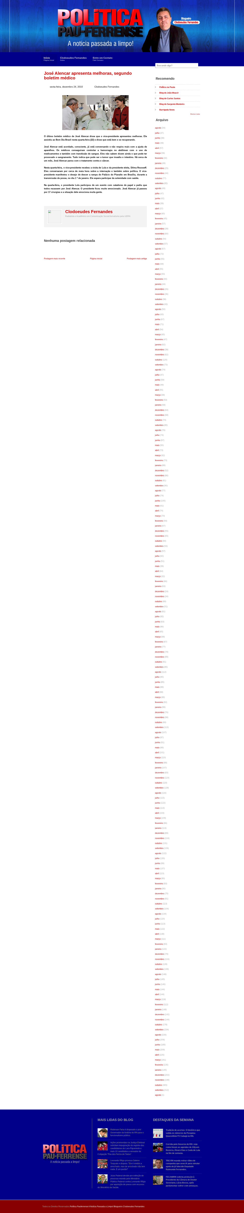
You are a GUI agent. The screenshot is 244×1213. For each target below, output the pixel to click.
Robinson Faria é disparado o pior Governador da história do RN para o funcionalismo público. (127, 1132)
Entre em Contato (103, 58)
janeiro (158, 163)
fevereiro (159, 158)
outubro (158, 178)
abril (157, 148)
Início (49, 58)
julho (157, 133)
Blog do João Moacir (169, 93)
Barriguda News (167, 110)
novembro (159, 173)
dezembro (159, 168)
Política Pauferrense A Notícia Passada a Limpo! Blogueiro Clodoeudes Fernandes (107, 1206)
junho (157, 138)
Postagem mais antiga (137, 258)
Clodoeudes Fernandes (73, 58)
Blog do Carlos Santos (169, 98)
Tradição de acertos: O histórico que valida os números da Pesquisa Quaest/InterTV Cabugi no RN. (183, 1133)
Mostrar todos (195, 114)
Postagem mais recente (54, 258)
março (158, 153)
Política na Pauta (167, 87)
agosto (158, 128)
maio (157, 143)
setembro (159, 183)
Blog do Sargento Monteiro (171, 104)
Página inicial (96, 258)
